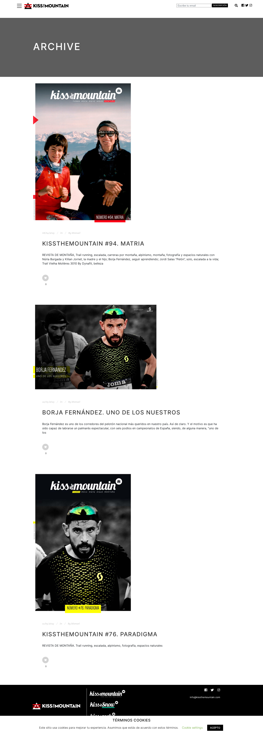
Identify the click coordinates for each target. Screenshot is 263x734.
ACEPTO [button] (215, 727)
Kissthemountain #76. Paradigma (99, 634)
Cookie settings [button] (192, 727)
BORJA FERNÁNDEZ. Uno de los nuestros (111, 412)
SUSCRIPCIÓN (220, 5)
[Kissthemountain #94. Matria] (83, 151)
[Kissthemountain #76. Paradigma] (83, 542)
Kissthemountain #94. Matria (93, 243)
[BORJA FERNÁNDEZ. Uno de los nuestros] (95, 347)
